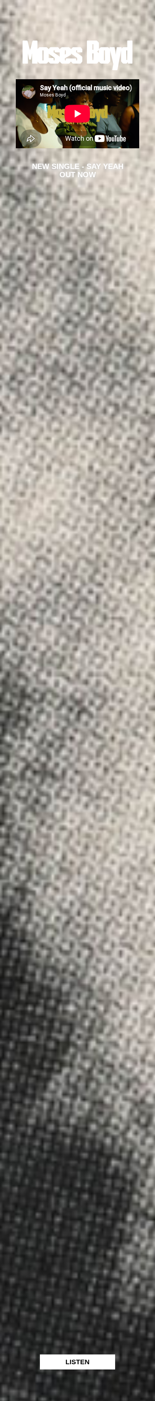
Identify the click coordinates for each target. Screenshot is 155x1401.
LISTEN (77, 1362)
